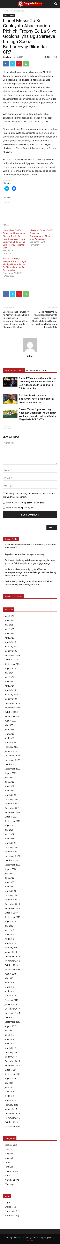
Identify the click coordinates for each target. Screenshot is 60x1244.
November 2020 (12, 856)
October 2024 (11, 659)
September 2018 (12, 969)
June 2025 (9, 629)
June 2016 (9, 1087)
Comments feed (12, 1211)
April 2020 (9, 886)
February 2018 (11, 1000)
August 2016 (10, 1078)
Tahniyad (9, 1166)
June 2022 (9, 781)
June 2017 (9, 1035)
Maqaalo (9, 1153)
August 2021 (10, 825)
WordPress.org (12, 1215)
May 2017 (9, 1039)
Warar (7, 1175)
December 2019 (12, 904)
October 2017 (11, 1017)
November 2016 (12, 1065)
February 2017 (11, 1052)
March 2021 (10, 843)
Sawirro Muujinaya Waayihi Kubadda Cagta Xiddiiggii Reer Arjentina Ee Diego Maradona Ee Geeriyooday (14, 264)
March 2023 (10, 742)
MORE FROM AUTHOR (36, 370)
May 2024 (9, 681)
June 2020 (9, 877)
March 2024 (10, 690)
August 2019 (10, 921)
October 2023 (11, 712)
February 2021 (11, 847)
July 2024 (9, 672)
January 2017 (11, 1056)
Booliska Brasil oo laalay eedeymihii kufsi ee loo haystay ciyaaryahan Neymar (36, 399)
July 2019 (9, 925)
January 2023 (11, 751)
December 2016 (12, 1061)
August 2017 (10, 1026)
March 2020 (10, 891)
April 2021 (9, 838)
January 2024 (11, 698)
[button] (5, 4)
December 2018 (12, 956)
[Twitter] (12, 63)
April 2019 (9, 939)
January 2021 (11, 851)
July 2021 (9, 829)
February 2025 (11, 646)
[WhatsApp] (26, 63)
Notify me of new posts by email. (21, 508)
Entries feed (10, 1206)
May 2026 (9, 620)
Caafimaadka (11, 1144)
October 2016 (11, 1069)
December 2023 (12, 703)
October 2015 (11, 1122)
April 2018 (9, 991)
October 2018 (11, 965)
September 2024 (12, 664)
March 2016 (10, 1100)
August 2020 (10, 869)
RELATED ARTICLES (14, 370)
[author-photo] (30, 352)
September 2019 (12, 917)
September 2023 (12, 716)
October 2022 (11, 764)
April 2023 (9, 738)
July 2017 (9, 1030)
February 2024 (11, 694)
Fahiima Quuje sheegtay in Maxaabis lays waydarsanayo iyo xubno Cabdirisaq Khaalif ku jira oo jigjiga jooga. (30, 562)
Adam (8, 57)
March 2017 (10, 1048)
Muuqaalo (9, 1158)
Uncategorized (11, 1171)
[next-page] (9, 427)
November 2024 (12, 655)
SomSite (30, 1240)
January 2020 (11, 899)
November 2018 (12, 960)
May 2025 (9, 633)
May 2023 (9, 733)
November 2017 (12, 1013)
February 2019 (11, 947)
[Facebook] (6, 63)
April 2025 (9, 637)
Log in (7, 1202)
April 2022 (9, 790)
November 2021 (12, 812)
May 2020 (9, 882)
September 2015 (12, 1126)
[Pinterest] (19, 63)
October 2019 (11, 912)
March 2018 (10, 995)
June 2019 (9, 930)
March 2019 (10, 943)
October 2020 (11, 860)
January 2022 (11, 803)
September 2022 (12, 768)
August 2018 (10, 973)
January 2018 (11, 1004)
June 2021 (9, 834)
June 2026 (9, 616)
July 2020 (9, 873)
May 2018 (9, 987)
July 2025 (9, 624)
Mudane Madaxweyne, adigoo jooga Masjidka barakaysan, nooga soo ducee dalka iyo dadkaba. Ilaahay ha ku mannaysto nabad (30, 572)
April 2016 (9, 1096)
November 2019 (12, 908)
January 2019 (11, 952)
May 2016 (9, 1091)
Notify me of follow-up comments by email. (25, 503)
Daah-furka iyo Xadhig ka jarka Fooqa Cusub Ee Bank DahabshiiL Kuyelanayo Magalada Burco (29, 583)
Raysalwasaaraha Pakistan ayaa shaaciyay (24, 554)
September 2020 (12, 864)
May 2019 (9, 934)
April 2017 (9, 1043)
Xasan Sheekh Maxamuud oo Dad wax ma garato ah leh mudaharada (30, 546)
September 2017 (12, 1021)
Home (5, 11)
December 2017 (12, 1008)
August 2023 (10, 720)
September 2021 (12, 821)
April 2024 (9, 685)
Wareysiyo (9, 1184)
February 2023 (11, 746)
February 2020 (11, 895)
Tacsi (7, 1162)
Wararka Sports (17, 11)
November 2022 (12, 760)
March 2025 (10, 642)
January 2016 (11, 1109)
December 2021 (12, 808)
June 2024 (9, 677)
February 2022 (11, 799)
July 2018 (9, 978)
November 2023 (12, 707)
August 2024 (10, 668)
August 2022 (10, 773)
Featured (9, 1149)
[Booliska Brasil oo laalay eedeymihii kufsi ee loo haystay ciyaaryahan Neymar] (10, 399)
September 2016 (12, 1074)
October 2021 (11, 816)
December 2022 (12, 755)
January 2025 (11, 650)
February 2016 (11, 1104)
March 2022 (10, 795)
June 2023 (9, 729)
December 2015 (12, 1113)
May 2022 (9, 786)
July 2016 (9, 1083)
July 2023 (9, 725)
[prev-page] (5, 427)
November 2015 (12, 1117)
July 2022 (9, 777)
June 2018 (9, 982)
